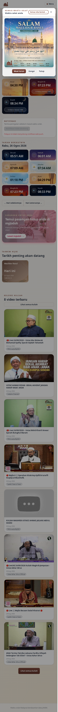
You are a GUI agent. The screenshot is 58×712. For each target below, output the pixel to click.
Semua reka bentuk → (37, 13)
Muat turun (18, 71)
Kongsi (31, 71)
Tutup (40, 71)
